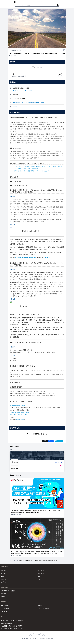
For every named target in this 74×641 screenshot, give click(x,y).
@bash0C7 (46, 257)
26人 (61, 465)
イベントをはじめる (43, 608)
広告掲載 (3, 594)
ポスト (45, 440)
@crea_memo (20, 419)
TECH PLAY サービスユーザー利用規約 (12, 620)
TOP (11, 560)
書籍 (39, 576)
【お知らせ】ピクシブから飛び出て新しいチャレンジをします (30, 171)
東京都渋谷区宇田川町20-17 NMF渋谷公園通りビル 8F (28, 102)
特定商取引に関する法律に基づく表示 (12, 626)
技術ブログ (41, 573)
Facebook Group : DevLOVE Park (20, 412)
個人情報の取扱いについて (8, 623)
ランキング (41, 579)
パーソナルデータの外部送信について (12, 629)
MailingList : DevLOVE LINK (18, 414)
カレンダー (41, 570)
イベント (16, 560)
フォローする (58, 462)
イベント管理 (5, 611)
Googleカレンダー (19, 90)
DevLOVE (15, 106)
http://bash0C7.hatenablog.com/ (25, 257)
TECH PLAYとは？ (6, 605)
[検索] (58, 5)
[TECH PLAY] (37, 2)
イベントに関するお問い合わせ (38, 434)
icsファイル (29, 90)
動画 (2, 576)
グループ (3, 579)
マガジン (3, 573)
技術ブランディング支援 (8, 591)
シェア (52, 440)
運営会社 (3, 597)
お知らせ (40, 605)
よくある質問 (5, 608)
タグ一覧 (3, 582)
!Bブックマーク (59, 440)
